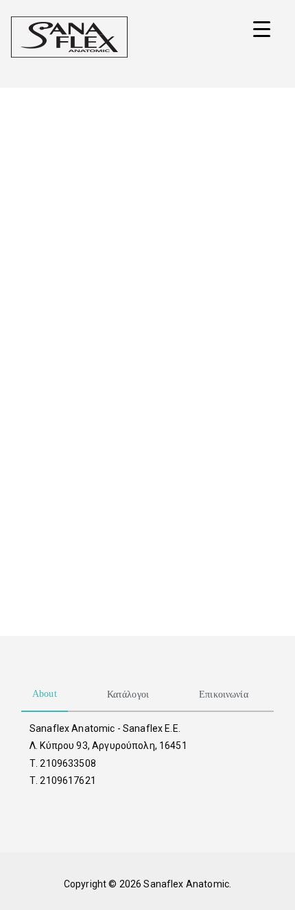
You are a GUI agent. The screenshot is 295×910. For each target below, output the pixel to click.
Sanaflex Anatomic (186, 883)
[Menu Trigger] (262, 29)
